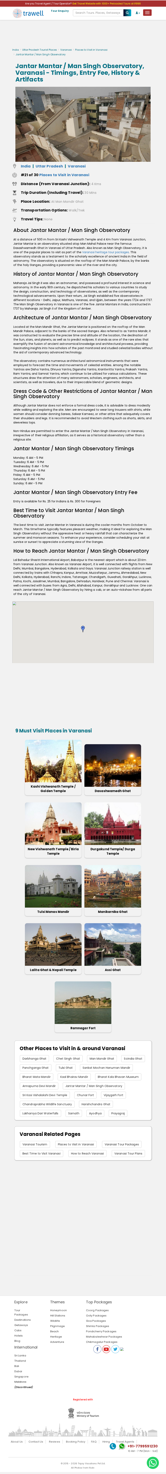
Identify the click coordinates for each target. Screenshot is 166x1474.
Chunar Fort (85, 1095)
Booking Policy (75, 1442)
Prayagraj (118, 1113)
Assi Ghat (113, 970)
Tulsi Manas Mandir (53, 912)
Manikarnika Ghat (113, 912)
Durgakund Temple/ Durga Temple (112, 851)
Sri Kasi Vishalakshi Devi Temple (44, 1095)
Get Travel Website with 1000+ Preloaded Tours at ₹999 (106, 3)
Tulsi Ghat (66, 1068)
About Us (17, 1442)
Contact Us (36, 1442)
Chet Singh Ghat (68, 1059)
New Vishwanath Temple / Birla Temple (53, 851)
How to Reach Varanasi (87, 1153)
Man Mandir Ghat (102, 1059)
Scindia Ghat (133, 1059)
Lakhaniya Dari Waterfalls (40, 1113)
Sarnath (74, 1113)
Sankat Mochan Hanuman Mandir (106, 1068)
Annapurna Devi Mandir (39, 1086)
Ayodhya (95, 1113)
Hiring (106, 1442)
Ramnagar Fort (83, 1028)
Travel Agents (125, 1442)
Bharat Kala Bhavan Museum (118, 1077)
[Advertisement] (83, 35)
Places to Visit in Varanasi (91, 49)
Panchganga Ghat (35, 1068)
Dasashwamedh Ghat (113, 791)
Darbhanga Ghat (34, 1059)
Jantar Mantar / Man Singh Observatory (93, 1086)
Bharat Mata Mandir (36, 1077)
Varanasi (66, 49)
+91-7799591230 (143, 1446)
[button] (83, 629)
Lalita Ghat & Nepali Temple (53, 970)
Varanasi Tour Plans (128, 1153)
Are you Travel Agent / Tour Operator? (48, 3)
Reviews (54, 1442)
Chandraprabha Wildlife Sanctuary (47, 1104)
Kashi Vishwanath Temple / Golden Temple (53, 788)
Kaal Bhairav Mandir (74, 1077)
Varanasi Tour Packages (122, 1144)
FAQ (93, 1442)
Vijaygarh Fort (113, 1095)
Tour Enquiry (60, 11)
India (15, 49)
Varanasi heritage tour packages (105, 252)
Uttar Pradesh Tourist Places (39, 49)
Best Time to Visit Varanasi (41, 1153)
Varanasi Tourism (34, 1144)
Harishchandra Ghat (96, 1104)
